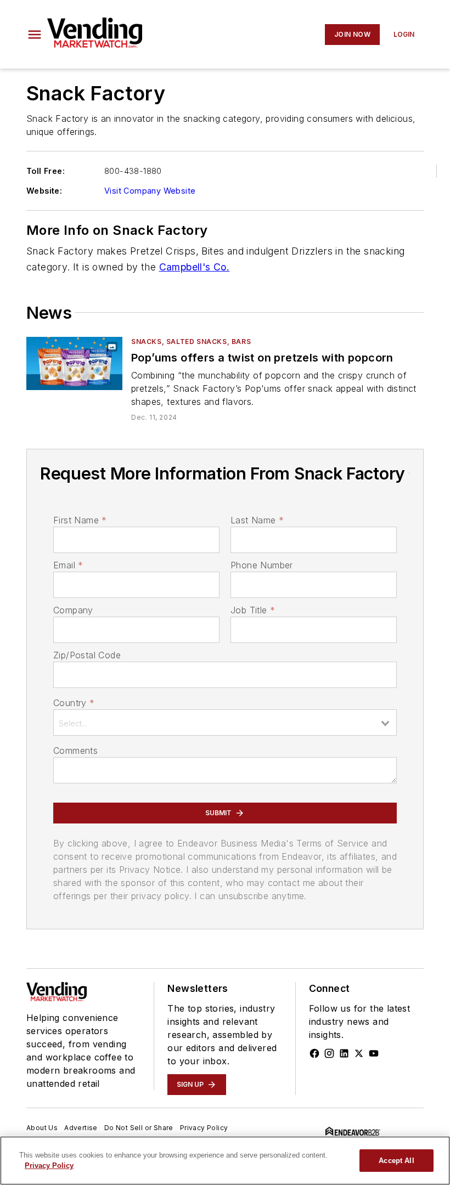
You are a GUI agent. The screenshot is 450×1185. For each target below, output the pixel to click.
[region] (225, 1160)
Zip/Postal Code (87, 655)
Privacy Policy (204, 1128)
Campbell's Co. (194, 267)
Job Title (252, 610)
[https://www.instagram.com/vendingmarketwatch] (329, 1053)
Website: (44, 190)
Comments (75, 750)
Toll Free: (45, 171)
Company (73, 610)
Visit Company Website (149, 190)
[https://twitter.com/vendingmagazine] (358, 1053)
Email (68, 565)
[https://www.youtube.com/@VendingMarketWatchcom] (373, 1053)
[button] (34, 34)
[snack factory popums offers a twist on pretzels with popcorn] (74, 363)
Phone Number (261, 565)
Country (73, 702)
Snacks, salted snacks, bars (191, 341)
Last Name (257, 520)
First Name (79, 520)
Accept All (396, 1160)
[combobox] (225, 722)
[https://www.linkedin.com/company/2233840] (344, 1053)
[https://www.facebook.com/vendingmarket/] (314, 1053)
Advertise (81, 1128)
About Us (42, 1128)
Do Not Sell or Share (138, 1128)
